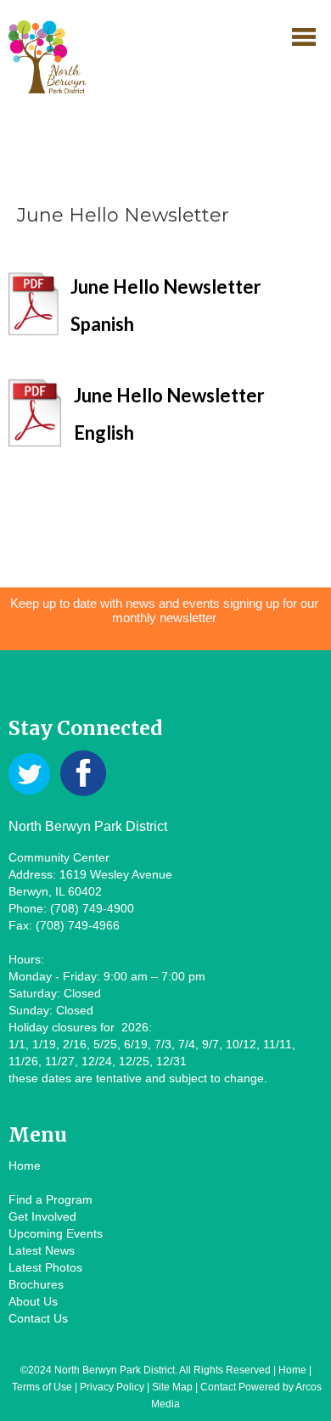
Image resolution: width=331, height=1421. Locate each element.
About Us (33, 1301)
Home (24, 1165)
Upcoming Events (55, 1233)
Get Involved (42, 1216)
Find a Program (50, 1199)
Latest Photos (45, 1267)
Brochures (36, 1284)
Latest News (41, 1250)
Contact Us (38, 1318)
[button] (304, 36)
